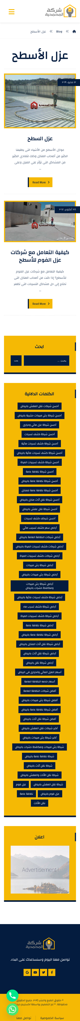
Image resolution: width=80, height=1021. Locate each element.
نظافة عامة (26, 793)
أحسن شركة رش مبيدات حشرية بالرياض (40, 415)
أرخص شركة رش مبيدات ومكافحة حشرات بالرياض (40, 585)
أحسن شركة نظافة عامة (40, 471)
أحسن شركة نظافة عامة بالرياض (39, 481)
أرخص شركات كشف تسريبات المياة (40, 555)
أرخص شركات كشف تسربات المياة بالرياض (39, 546)
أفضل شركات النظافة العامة (39, 690)
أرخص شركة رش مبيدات (39, 565)
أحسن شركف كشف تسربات (39, 518)
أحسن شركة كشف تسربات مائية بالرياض (39, 452)
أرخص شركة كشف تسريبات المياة (39, 616)
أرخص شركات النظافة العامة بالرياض (39, 537)
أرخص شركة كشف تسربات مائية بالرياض (39, 597)
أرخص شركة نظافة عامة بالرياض (40, 634)
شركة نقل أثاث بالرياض (39, 765)
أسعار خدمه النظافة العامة (39, 681)
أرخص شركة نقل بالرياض (39, 662)
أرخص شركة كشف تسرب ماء (39, 606)
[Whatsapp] (12, 1009)
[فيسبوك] (51, 972)
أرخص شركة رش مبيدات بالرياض (40, 574)
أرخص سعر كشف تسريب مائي (40, 527)
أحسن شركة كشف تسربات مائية (39, 443)
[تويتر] (43, 972)
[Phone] (12, 996)
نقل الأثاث (39, 803)
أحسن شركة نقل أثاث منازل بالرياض (39, 499)
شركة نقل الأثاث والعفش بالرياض (39, 775)
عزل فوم (21, 784)
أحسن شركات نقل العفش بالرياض (39, 406)
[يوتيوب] (35, 972)
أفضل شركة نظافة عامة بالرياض (39, 709)
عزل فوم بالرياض (50, 793)
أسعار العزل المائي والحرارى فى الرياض (39, 672)
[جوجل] (27, 972)
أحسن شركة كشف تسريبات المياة (39, 462)
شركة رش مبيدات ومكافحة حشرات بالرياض (39, 747)
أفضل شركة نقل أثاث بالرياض (39, 718)
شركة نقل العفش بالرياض (48, 784)
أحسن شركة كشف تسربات (39, 434)
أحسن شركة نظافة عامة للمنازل (40, 490)
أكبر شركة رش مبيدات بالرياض (39, 737)
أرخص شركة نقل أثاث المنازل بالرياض (39, 644)
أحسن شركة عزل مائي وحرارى (39, 424)
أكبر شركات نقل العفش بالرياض (40, 728)
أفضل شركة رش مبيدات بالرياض (40, 700)
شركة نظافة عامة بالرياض (39, 756)
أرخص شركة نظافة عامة (39, 625)
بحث (16, 360)
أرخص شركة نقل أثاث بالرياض (39, 653)
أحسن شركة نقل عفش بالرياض (39, 509)
